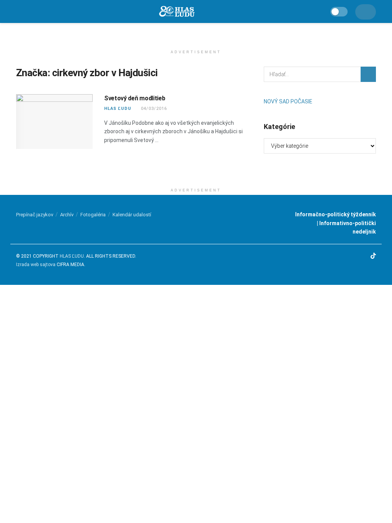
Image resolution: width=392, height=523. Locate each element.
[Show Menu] (19, 11)
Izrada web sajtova (36, 264)
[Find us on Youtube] (363, 256)
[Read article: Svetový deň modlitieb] (54, 121)
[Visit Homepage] (176, 11)
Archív (67, 214)
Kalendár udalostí (132, 214)
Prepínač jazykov (34, 214)
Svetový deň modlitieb (134, 98)
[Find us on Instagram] (353, 256)
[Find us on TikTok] (373, 256)
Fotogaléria (93, 214)
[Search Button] (368, 74)
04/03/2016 (153, 108)
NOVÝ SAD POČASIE (288, 101)
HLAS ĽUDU (117, 108)
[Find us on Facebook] (344, 256)
